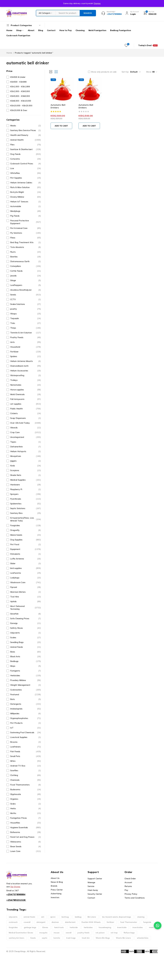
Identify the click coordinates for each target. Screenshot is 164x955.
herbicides (88, 927)
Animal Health (25, 140)
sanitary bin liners (16, 938)
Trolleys (25, 380)
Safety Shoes (25, 628)
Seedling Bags (25, 642)
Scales (25, 637)
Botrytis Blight (25, 192)
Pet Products (25, 723)
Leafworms (25, 573)
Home (9, 53)
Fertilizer (25, 351)
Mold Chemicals (25, 394)
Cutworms (25, 159)
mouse (57, 933)
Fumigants (25, 671)
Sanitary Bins (25, 513)
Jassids (25, 275)
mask (151, 927)
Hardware (25, 484)
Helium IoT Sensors (25, 201)
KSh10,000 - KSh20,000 (21, 105)
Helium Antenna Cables (25, 182)
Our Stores (15, 886)
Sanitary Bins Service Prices (25, 130)
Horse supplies (25, 389)
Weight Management (25, 685)
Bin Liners (92, 917)
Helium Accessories (25, 370)
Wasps (25, 313)
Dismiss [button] (97, 3)
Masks (25, 125)
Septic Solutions (25, 508)
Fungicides (25, 525)
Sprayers (25, 494)
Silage (25, 280)
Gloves (45, 927)
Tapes (25, 442)
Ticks (25, 323)
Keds (25, 465)
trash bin (86, 938)
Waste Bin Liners (123, 938)
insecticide (121, 927)
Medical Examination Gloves (21, 933)
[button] (61, 126)
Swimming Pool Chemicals (25, 732)
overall (68, 933)
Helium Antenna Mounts (25, 361)
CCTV (25, 299)
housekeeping (105, 927)
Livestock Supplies (25, 737)
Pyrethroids (25, 499)
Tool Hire (25, 596)
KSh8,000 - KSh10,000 (20, 101)
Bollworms (25, 832)
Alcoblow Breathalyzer (25, 290)
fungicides (13, 927)
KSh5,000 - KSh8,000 (20, 96)
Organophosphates (25, 718)
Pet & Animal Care (25, 228)
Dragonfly (25, 530)
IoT (25, 728)
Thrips (25, 328)
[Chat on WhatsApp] (157, 925)
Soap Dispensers (25, 418)
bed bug (65, 917)
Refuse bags (129, 933)
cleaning (141, 917)
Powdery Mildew (25, 680)
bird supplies (25, 568)
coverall (27, 922)
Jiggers (25, 461)
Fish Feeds (25, 751)
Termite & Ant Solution (25, 332)
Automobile (25, 206)
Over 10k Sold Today (25, 423)
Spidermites (25, 503)
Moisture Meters (25, 592)
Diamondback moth (25, 366)
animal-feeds (29, 917)
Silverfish (25, 614)
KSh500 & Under (17, 77)
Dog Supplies (25, 539)
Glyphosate (25, 794)
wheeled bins (142, 938)
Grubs (25, 804)
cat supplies (25, 404)
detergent (41, 922)
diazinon (55, 922)
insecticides (138, 927)
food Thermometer (128, 922)
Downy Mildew (25, 197)
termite (56, 938)
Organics (25, 799)
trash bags (71, 938)
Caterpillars (25, 266)
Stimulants (25, 554)
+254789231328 (15, 900)
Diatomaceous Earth (25, 261)
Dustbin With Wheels (91, 922)
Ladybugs (25, 577)
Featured (25, 694)
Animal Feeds (25, 647)
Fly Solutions (25, 233)
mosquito (43, 933)
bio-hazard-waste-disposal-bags (116, 917)
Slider (25, 563)
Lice (25, 168)
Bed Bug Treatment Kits (25, 242)
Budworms (25, 789)
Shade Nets (25, 475)
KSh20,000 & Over (18, 110)
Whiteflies (25, 173)
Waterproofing (25, 375)
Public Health (25, 408)
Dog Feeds (25, 154)
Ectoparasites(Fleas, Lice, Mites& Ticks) (25, 519)
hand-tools (59, 927)
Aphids (25, 601)
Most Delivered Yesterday (25, 607)
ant (42, 917)
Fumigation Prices (25, 818)
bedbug (78, 917)
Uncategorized (25, 437)
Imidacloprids (25, 709)
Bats (25, 699)
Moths (25, 813)
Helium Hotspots (25, 451)
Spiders (25, 356)
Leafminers (25, 747)
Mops (25, 666)
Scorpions (25, 470)
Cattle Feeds (25, 271)
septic (44, 938)
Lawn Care (25, 851)
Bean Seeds (25, 846)
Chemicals (25, 780)
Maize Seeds (25, 535)
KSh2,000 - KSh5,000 (20, 91)
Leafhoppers (25, 285)
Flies (25, 144)
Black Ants (25, 656)
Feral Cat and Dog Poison (25, 837)
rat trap (114, 933)
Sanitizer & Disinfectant (25, 149)
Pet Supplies (25, 178)
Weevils (25, 427)
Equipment (25, 549)
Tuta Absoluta (25, 247)
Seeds (25, 294)
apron (52, 917)
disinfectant (70, 922)
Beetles (25, 256)
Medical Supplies (25, 480)
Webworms (25, 842)
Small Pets (25, 756)
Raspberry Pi (25, 489)
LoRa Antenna (25, 558)
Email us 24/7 (12, 890)
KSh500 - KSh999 (18, 82)
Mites (25, 761)
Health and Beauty (25, 135)
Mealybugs (25, 211)
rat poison (100, 933)
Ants (25, 342)
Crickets (25, 413)
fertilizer (110, 922)
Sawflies (25, 770)
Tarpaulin (25, 318)
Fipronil (25, 587)
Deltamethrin (25, 446)
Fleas (25, 237)
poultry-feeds (83, 933)
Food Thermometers (25, 785)
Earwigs (25, 623)
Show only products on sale (104, 72)
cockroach (13, 922)
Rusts (25, 252)
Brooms (25, 742)
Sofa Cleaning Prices (25, 618)
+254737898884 (15, 894)
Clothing (25, 775)
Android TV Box (25, 766)
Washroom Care (25, 582)
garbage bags (30, 927)
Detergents (25, 704)
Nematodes (25, 385)
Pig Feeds (25, 216)
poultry (25, 309)
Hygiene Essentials (25, 827)
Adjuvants (25, 633)
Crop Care (25, 432)
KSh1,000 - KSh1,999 (20, 86)
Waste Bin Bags (103, 938)
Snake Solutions (25, 304)
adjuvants (13, 917)
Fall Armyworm (25, 399)
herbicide (74, 927)
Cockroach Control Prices (25, 163)
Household (25, 347)
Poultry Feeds (25, 337)
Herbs (25, 808)
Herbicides (25, 675)
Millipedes (25, 713)
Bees (25, 652)
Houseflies (25, 823)
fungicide (147, 922)
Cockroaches (25, 690)
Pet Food (25, 544)
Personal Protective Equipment (25, 222)
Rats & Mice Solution (25, 187)
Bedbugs (25, 661)
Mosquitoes (25, 456)
